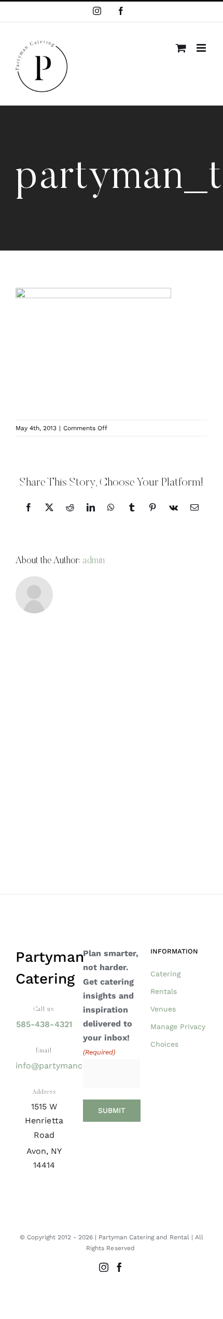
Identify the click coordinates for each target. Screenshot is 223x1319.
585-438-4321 (44, 1024)
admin (93, 561)
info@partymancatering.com (73, 1066)
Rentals (163, 991)
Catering (165, 974)
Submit (112, 1110)
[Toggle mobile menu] (202, 47)
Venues (163, 1009)
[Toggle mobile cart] (181, 47)
